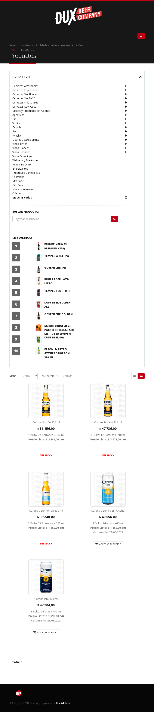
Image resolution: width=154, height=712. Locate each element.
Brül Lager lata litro (56, 281)
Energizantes (20, 168)
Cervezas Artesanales (25, 86)
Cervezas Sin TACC (23, 98)
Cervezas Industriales (25, 102)
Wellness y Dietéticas (25, 160)
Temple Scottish (57, 291)
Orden (12, 375)
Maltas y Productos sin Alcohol (31, 111)
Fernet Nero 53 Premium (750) (55, 246)
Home (13, 49)
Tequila (16, 127)
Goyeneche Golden (58, 314)
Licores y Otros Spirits (25, 139)
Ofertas (17, 193)
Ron (14, 131)
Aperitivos (18, 115)
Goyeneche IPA (55, 267)
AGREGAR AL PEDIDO (110, 544)
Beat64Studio (63, 703)
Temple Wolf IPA (56, 256)
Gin (14, 119)
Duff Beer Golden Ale (57, 304)
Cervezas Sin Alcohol (25, 94)
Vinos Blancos (20, 148)
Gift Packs (18, 185)
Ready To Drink (21, 164)
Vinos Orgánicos (22, 156)
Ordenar (67, 376)
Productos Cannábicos (26, 172)
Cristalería (18, 177)
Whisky (16, 135)
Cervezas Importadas (25, 90)
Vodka (16, 123)
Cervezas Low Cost (24, 106)
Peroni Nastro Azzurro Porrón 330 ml (57, 353)
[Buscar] (114, 219)
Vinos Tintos (19, 144)
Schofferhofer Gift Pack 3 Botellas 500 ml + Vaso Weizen (59, 330)
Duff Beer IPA (54, 337)
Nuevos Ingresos (22, 189)
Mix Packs (18, 181)
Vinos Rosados (21, 152)
